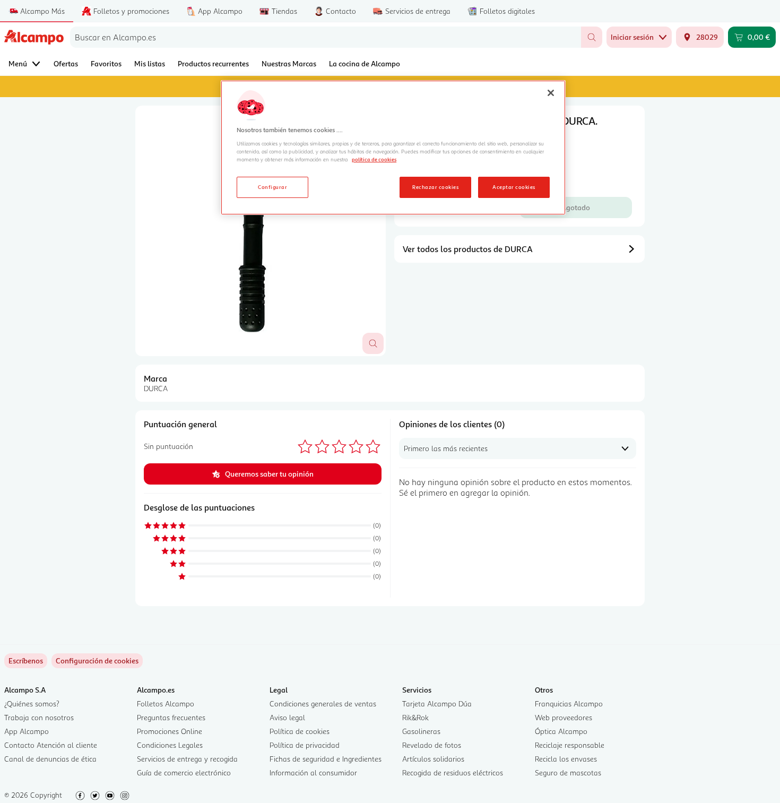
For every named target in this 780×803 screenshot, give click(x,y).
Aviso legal (287, 717)
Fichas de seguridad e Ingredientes (326, 758)
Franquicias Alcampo (569, 703)
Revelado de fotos (431, 744)
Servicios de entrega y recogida (187, 758)
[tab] (260, 231)
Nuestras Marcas (289, 63)
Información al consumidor (313, 772)
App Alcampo (26, 731)
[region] (393, 147)
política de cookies (374, 159)
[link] (97, 660)
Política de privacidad (305, 744)
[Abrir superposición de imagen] (373, 343)
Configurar (272, 187)
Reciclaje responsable (569, 744)
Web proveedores (563, 717)
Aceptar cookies (513, 187)
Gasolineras (421, 731)
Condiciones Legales (170, 744)
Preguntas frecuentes (171, 717)
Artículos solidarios (433, 758)
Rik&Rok (415, 717)
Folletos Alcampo (165, 703)
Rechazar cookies (435, 187)
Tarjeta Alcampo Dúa (437, 703)
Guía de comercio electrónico (184, 772)
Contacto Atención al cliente (50, 744)
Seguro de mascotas (568, 772)
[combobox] (325, 37)
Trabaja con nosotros (39, 717)
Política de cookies (300, 731)
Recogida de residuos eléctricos (452, 772)
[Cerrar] (550, 93)
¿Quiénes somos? (31, 703)
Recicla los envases (566, 758)
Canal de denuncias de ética (50, 758)
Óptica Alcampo (561, 731)
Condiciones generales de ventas (323, 703)
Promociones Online (169, 731)
